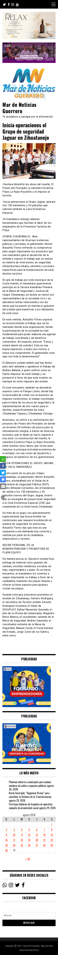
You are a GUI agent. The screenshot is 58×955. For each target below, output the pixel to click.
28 (44, 845)
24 (14, 845)
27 (37, 845)
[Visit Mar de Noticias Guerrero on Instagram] (11, 886)
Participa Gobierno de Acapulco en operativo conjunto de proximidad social (30, 806)
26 (29, 845)
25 (21, 845)
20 (36, 840)
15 (52, 835)
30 (6, 850)
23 (6, 845)
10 (14, 835)
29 (51, 845)
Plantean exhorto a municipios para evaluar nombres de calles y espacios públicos (30, 784)
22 (51, 840)
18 (22, 840)
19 (29, 840)
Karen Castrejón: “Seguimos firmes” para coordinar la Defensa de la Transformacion (30, 795)
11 (22, 835)
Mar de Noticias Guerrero (19, 107)
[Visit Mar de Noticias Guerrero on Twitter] (17, 886)
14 (44, 835)
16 (6, 840)
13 (37, 835)
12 (29, 835)
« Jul (27, 859)
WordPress (34, 950)
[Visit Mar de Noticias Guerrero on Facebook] (23, 886)
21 (44, 840)
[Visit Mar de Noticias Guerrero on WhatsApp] (4, 886)
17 (14, 840)
